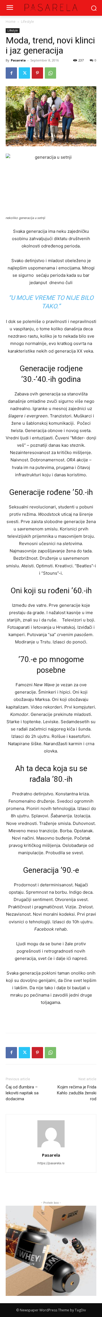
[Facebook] (11, 73)
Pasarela (18, 60)
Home (11, 21)
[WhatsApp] (50, 73)
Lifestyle (27, 21)
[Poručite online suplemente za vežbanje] (51, 1251)
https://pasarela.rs (51, 1163)
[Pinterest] (37, 73)
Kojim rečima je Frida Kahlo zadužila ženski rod (76, 1092)
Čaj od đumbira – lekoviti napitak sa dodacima (22, 1092)
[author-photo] (51, 1147)
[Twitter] (24, 73)
